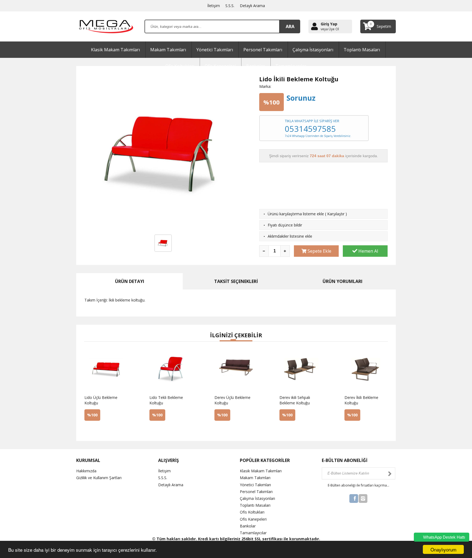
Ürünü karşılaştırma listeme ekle (296, 213)
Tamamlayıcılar (253, 532)
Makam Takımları (168, 50)
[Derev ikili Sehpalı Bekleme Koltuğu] (292, 429)
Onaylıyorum (443, 549)
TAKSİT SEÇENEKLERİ (236, 281)
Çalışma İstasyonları (313, 50)
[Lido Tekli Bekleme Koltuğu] (162, 429)
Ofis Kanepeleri (253, 519)
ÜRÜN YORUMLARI (342, 281)
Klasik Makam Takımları (115, 50)
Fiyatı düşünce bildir (285, 225)
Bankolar (248, 526)
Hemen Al (367, 251)
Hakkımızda (86, 470)
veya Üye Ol (330, 29)
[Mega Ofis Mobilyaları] (106, 26)
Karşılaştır (335, 213)
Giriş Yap (329, 23)
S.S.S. (229, 5)
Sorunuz (301, 98)
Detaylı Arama (252, 5)
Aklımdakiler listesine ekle (290, 236)
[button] (222, 340)
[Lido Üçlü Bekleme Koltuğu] (97, 429)
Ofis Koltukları (252, 512)
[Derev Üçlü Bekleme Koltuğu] (227, 429)
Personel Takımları (262, 50)
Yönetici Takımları (214, 50)
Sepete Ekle (318, 251)
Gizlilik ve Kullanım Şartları (99, 477)
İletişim (213, 5)
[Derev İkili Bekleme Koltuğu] (357, 429)
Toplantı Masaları (362, 50)
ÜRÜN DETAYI (129, 281)
